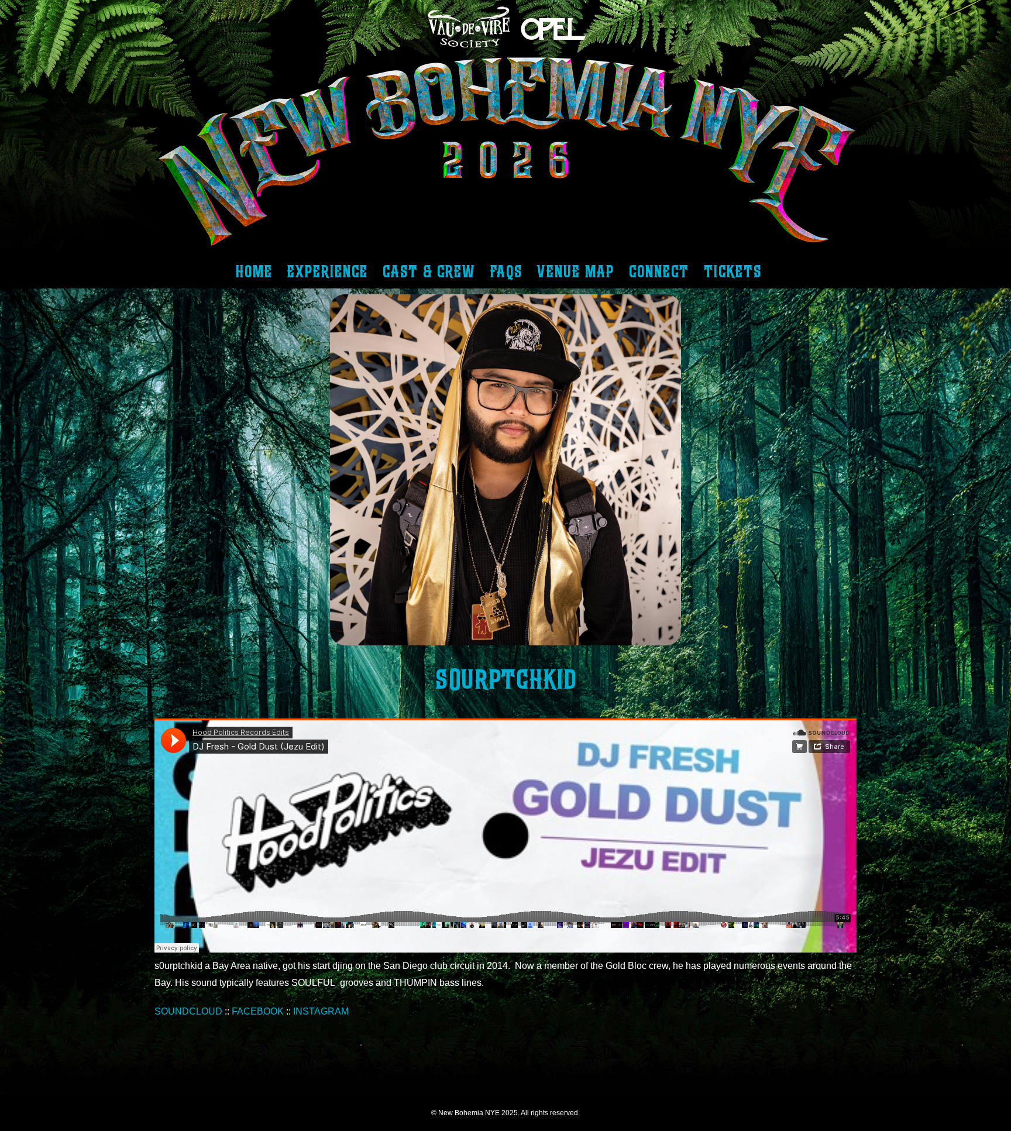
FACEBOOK (258, 1011)
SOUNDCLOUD (188, 1011)
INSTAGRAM (321, 1011)
